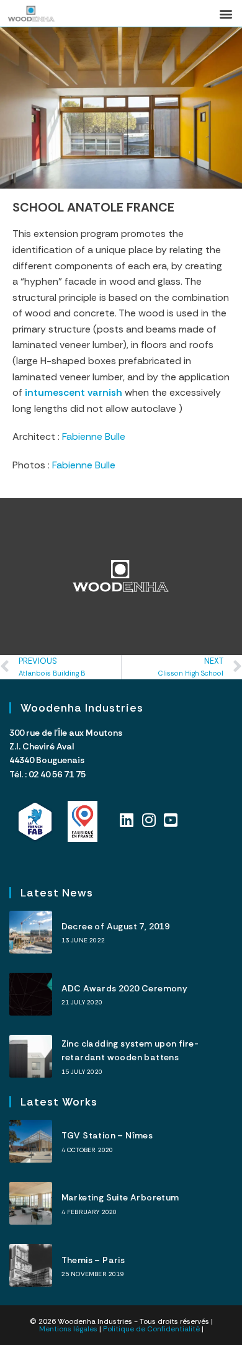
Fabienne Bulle (93, 436)
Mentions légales (68, 1329)
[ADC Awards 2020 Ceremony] (30, 994)
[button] (225, 13)
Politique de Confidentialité (151, 1329)
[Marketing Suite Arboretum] (30, 1203)
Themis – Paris (93, 1260)
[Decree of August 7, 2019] (30, 932)
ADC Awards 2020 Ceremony (124, 988)
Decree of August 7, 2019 (115, 926)
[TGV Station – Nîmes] (30, 1141)
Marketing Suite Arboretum (120, 1197)
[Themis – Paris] (30, 1265)
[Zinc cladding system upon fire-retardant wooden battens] (30, 1056)
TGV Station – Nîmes (107, 1135)
